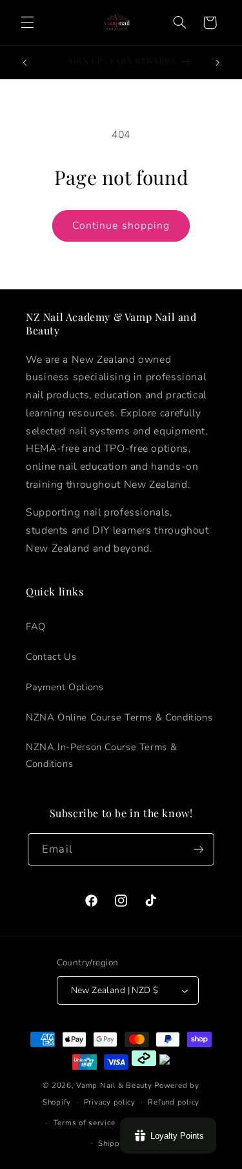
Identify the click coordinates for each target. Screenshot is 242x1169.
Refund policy (173, 1102)
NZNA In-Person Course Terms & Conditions (101, 755)
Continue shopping (121, 225)
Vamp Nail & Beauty (114, 1085)
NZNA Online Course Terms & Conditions (119, 717)
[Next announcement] (217, 62)
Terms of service (85, 1122)
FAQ (36, 626)
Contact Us (51, 656)
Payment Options (64, 687)
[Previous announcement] (24, 62)
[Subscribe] (198, 849)
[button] (27, 22)
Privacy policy (110, 1102)
